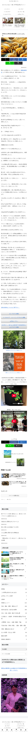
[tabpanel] (11, 22)
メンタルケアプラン (21, 725)
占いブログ (7, 725)
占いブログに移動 (14, 313)
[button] (18, 63)
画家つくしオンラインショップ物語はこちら (14, 372)
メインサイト (7, 723)
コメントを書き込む (14, 495)
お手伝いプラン (14, 321)
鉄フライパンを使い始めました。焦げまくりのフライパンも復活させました (13, 515)
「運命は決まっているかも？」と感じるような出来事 (13, 539)
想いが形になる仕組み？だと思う (10, 527)
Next (27, 22)
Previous (1, 22)
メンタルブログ (7, 727)
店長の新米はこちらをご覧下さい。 (10, 307)
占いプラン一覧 (21, 723)
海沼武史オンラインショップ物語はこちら (14, 350)
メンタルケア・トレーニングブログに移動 (14, 317)
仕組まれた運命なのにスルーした (10, 521)
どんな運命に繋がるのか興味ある (10, 532)
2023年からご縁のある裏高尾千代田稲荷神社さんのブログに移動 (14, 326)
